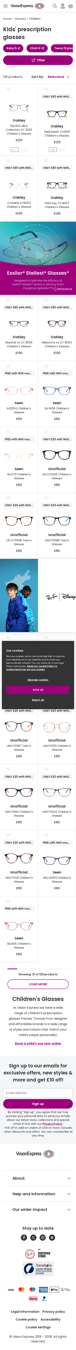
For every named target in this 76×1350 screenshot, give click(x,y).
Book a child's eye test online (38, 1043)
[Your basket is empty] (70, 6)
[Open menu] (5, 6)
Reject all (38, 699)
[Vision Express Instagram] (43, 1237)
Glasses (20, 19)
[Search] (55, 6)
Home (7, 19)
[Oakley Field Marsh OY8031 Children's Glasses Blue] (53, 149)
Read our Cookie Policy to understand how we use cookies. (31, 667)
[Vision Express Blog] (52, 1237)
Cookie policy (26, 1319)
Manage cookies (38, 679)
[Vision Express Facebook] (24, 1237)
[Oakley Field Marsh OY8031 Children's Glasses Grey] (61, 149)
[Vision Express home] (38, 1154)
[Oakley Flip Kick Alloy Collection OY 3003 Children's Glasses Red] (15, 149)
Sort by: (37, 77)
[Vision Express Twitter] (33, 1237)
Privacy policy (53, 1311)
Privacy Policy (52, 1124)
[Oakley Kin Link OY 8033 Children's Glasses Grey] (23, 149)
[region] (38, 675)
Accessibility (51, 1319)
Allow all (38, 689)
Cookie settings (38, 1327)
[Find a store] (62, 6)
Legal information (25, 1311)
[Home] (27, 6)
